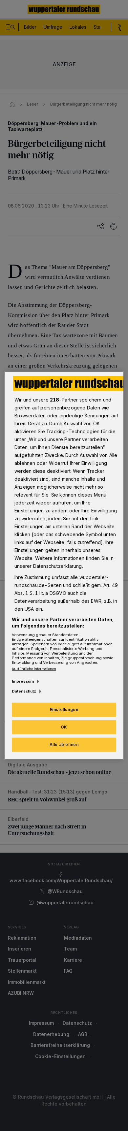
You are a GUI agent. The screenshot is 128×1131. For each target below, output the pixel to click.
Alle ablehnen (64, 744)
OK (64, 727)
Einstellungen (64, 709)
